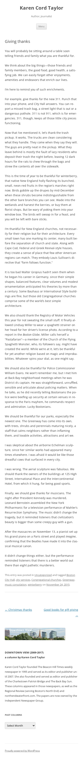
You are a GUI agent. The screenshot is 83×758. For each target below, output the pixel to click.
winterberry (35, 584)
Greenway (68, 580)
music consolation (16, 584)
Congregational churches (46, 580)
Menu (41, 26)
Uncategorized (43, 575)
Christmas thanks (18, 610)
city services (23, 580)
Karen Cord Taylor (41, 8)
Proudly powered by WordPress (22, 750)
